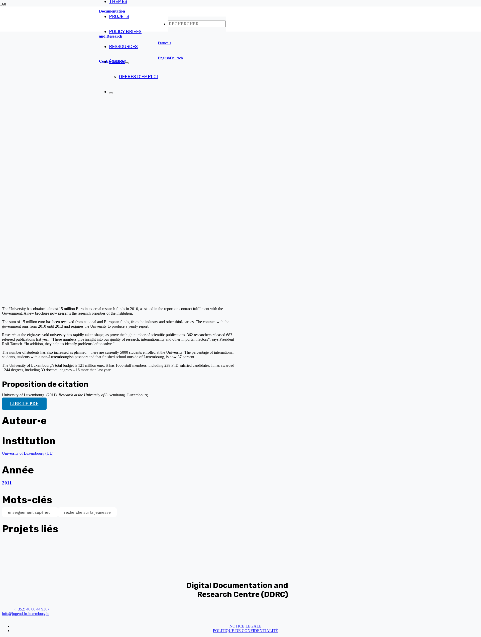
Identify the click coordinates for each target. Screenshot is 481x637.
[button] (164, 43)
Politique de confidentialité (245, 630)
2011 (7, 482)
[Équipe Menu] (127, 63)
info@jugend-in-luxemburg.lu (25, 613)
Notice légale (245, 626)
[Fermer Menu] (111, 93)
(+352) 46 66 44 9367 (32, 609)
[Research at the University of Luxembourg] (101, 300)
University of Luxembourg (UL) (27, 453)
